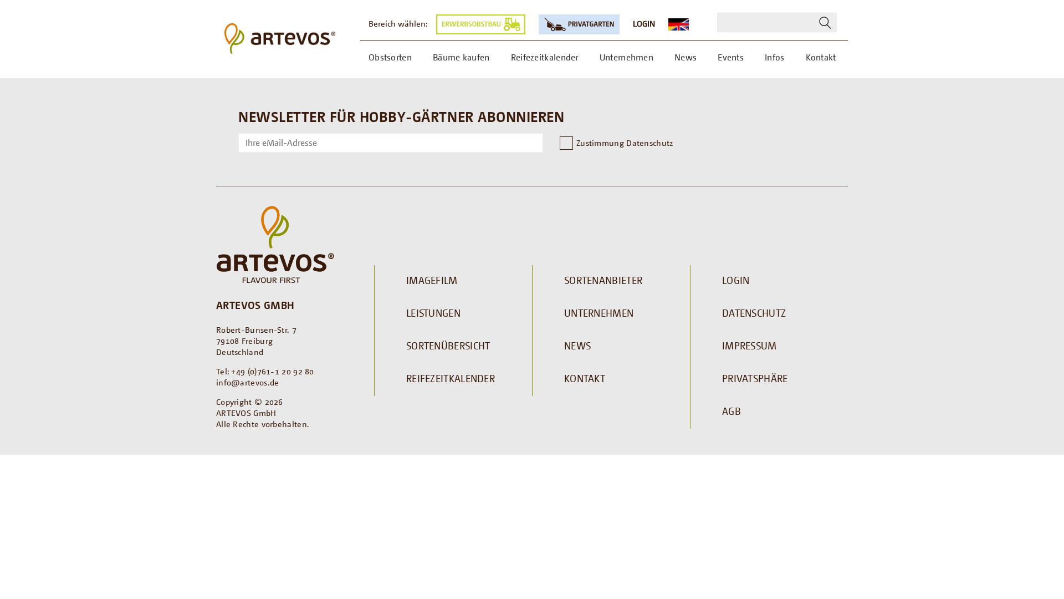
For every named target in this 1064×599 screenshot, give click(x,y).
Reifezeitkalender (450, 378)
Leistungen (433, 313)
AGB (731, 411)
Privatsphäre (755, 378)
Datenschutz (754, 313)
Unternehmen (598, 313)
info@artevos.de (247, 382)
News (577, 345)
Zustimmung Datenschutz (624, 143)
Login (644, 23)
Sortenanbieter (603, 280)
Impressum (749, 345)
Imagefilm (432, 280)
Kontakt (584, 378)
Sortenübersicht (448, 345)
